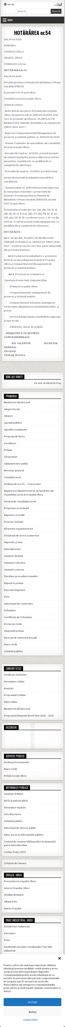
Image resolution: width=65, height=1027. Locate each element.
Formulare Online (14, 681)
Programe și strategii (16, 508)
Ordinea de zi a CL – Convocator (22, 484)
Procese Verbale (13, 522)
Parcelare (10, 933)
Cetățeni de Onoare (15, 863)
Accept (32, 1002)
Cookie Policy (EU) (15, 852)
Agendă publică (13, 422)
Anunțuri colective (14, 562)
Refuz (32, 1012)
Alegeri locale (12, 409)
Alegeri (8, 416)
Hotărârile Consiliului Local (20, 501)
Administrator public (16, 463)
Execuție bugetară (14, 590)
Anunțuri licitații (13, 556)
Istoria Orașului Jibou (16, 888)
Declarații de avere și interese (21, 535)
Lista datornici (12, 549)
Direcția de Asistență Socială (20, 637)
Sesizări (9, 688)
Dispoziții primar (14, 631)
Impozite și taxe (13, 542)
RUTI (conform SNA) (16, 800)
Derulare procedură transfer (21, 576)
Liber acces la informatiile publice (23, 834)
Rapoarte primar (14, 583)
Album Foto (10, 901)
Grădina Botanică (13, 894)
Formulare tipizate (15, 807)
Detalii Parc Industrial (16, 926)
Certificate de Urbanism (18, 617)
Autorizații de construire (18, 603)
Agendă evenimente (15, 429)
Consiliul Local (12, 477)
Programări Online (15, 695)
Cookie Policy (30, 1019)
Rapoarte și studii (14, 515)
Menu (10, 20)
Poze (7, 940)
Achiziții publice (13, 651)
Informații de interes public (20, 828)
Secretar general (14, 470)
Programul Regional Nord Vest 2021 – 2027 (29, 715)
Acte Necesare (12, 814)
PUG (6, 597)
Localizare (10, 443)
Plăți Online (10, 702)
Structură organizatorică (18, 528)
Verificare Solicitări (15, 674)
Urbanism (10, 610)
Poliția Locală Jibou (15, 775)
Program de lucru (14, 436)
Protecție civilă (13, 624)
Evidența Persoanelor (16, 762)
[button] (59, 958)
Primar (8, 450)
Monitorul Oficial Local (17, 402)
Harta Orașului (12, 908)
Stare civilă (10, 644)
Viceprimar (10, 456)
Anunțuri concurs (14, 569)
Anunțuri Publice (13, 794)
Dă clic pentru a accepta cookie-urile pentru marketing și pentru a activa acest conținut (33, 737)
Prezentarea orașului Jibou (20, 881)
